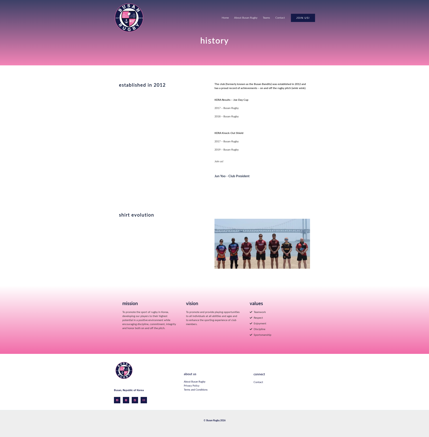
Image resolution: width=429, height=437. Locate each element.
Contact (258, 382)
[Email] (144, 400)
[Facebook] (117, 400)
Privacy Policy (191, 386)
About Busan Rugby (194, 382)
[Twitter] (135, 400)
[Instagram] (126, 400)
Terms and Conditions (196, 390)
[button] (303, 18)
